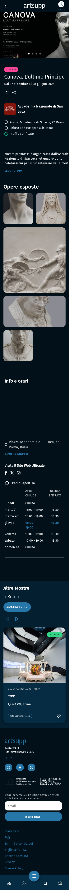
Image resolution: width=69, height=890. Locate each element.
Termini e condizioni (19, 843)
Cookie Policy (14, 868)
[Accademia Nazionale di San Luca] (10, 109)
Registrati (33, 816)
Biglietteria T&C (16, 850)
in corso (54, 634)
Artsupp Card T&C (17, 856)
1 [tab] (29, 54)
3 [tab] (36, 54)
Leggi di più (13, 170)
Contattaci (12, 831)
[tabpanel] (34, 35)
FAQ (7, 837)
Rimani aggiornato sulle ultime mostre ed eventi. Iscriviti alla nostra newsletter (32, 797)
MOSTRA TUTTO (17, 607)
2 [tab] (32, 54)
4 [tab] (40, 54)
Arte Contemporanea (20, 716)
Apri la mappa (16, 454)
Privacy (10, 862)
